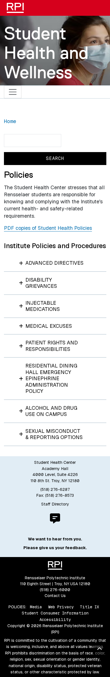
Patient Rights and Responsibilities (51, 345)
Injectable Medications (42, 306)
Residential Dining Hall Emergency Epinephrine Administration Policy (51, 378)
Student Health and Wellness (46, 53)
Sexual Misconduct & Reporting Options (54, 434)
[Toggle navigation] (13, 92)
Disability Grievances (41, 283)
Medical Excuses (48, 326)
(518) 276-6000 (55, 589)
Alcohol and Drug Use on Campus (51, 411)
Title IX (89, 606)
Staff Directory (55, 504)
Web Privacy (61, 606)
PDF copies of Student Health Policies (48, 228)
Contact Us (55, 595)
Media (36, 606)
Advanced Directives (54, 263)
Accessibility (55, 619)
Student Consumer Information (55, 613)
